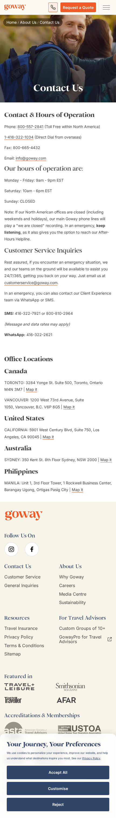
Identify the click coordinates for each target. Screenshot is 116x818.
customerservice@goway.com (30, 282)
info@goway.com (31, 158)
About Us (28, 22)
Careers (67, 585)
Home (11, 22)
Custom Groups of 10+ (82, 628)
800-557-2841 (30, 126)
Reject (58, 804)
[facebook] (32, 549)
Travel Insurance (20, 628)
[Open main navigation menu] (106, 7)
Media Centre (72, 594)
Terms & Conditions (24, 645)
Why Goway (71, 577)
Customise (58, 788)
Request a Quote (78, 7)
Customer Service (22, 577)
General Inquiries (21, 585)
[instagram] (11, 549)
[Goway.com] (15, 7)
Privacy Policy (18, 637)
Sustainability (72, 602)
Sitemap (12, 654)
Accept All (58, 772)
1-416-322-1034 (18, 137)
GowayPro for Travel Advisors (80, 639)
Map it (31, 389)
